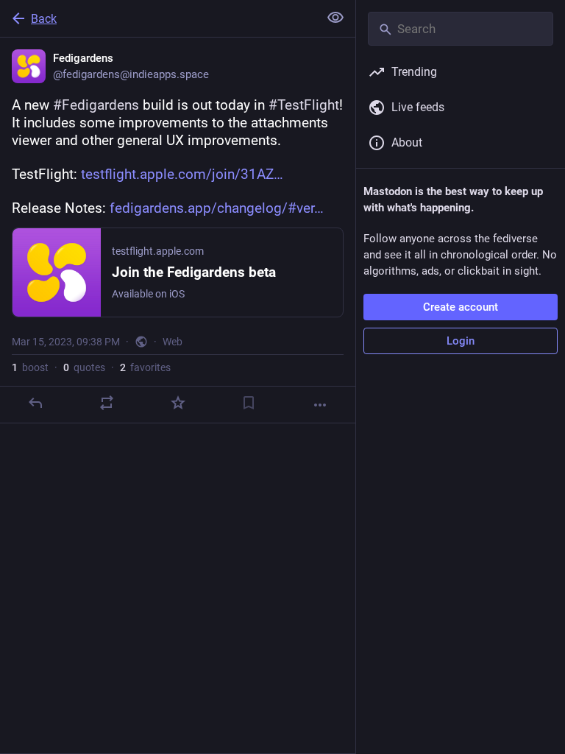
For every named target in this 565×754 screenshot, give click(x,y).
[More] (320, 405)
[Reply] (35, 403)
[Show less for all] (335, 17)
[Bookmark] (248, 403)
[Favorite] (178, 403)
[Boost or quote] (107, 403)
